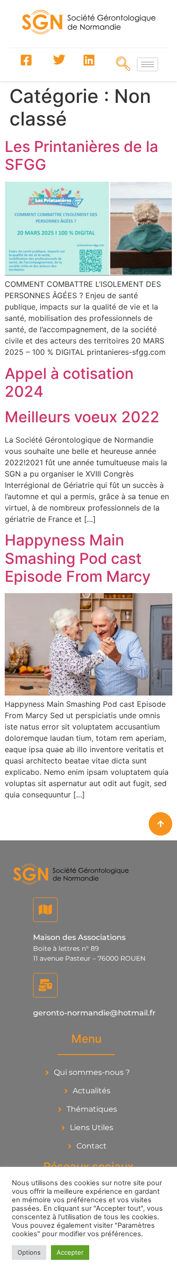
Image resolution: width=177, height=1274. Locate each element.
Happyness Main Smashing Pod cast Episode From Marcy (78, 558)
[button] (120, 64)
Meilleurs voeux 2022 (82, 417)
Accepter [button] (70, 1252)
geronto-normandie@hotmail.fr (94, 1012)
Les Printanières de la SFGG (81, 155)
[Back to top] (160, 824)
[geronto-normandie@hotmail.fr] (45, 985)
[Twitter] (58, 60)
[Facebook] (26, 60)
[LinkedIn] (89, 60)
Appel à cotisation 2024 (69, 382)
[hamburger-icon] (147, 64)
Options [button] (29, 1252)
